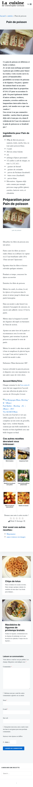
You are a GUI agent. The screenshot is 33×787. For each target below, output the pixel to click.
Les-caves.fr (25, 385)
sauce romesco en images (16, 537)
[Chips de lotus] (16, 567)
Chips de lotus (13, 581)
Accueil (3, 16)
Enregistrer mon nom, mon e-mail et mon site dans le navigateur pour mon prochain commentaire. (15, 729)
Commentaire (7, 667)
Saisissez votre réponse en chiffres (13, 736)
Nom (5, 700)
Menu (31, 4)
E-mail (5, 709)
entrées (10, 16)
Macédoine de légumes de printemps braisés (15, 627)
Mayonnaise (11, 534)
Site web (5, 718)
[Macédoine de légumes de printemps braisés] (16, 610)
